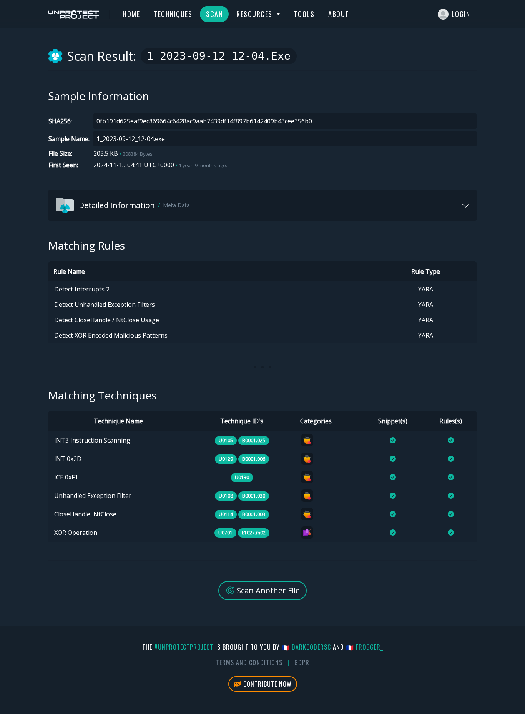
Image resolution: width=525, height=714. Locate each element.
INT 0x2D (67, 458)
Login (461, 14)
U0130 (242, 477)
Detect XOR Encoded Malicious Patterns (111, 335)
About (338, 14)
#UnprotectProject (183, 647)
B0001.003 (253, 514)
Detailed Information (134, 205)
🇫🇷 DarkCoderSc (306, 647)
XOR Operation (75, 532)
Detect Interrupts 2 (82, 289)
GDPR (301, 662)
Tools (304, 14)
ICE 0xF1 (66, 477)
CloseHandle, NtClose (85, 514)
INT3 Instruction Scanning (92, 440)
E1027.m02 (254, 532)
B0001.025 (253, 440)
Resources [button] (255, 14)
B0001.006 (253, 459)
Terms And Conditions (249, 662)
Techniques (173, 14)
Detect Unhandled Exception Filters (104, 304)
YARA (425, 289)
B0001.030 (253, 496)
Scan (214, 14)
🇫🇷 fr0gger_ (364, 647)
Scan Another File (267, 590)
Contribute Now (266, 684)
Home (131, 14)
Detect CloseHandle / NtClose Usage (106, 320)
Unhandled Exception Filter (92, 495)
